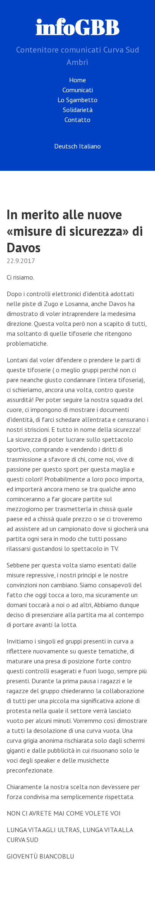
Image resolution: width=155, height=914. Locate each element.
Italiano (90, 146)
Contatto (77, 119)
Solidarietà (78, 109)
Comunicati (77, 90)
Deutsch (65, 146)
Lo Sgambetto (77, 100)
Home (77, 80)
